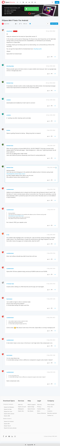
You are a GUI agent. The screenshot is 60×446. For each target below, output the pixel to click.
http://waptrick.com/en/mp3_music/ (15, 173)
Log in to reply (54, 23)
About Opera (50, 404)
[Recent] (20, 2)
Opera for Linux (8, 411)
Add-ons (20, 404)
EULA (38, 411)
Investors (49, 411)
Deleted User (9, 83)
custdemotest (10, 189)
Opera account (22, 406)
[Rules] (32, 2)
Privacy (39, 406)
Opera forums (31, 409)
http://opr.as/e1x (38, 49)
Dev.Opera (30, 411)
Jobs (48, 409)
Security (39, 404)
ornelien (8, 100)
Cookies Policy (41, 409)
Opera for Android (9, 421)
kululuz (8, 130)
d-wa (7, 234)
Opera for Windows (9, 407)
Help (29, 401)
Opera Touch (7, 425)
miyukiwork (9, 31)
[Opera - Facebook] (3, 436)
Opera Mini (6, 23)
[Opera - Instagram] (15, 436)
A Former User (10, 283)
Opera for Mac (8, 409)
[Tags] (23, 2)
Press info (50, 406)
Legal (39, 401)
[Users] (26, 2)
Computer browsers (8, 404)
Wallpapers (21, 409)
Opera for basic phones (10, 428)
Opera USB (7, 415)
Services (21, 401)
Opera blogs (31, 406)
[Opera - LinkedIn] (12, 436)
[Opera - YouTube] (9, 436)
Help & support (32, 404)
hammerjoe (9, 299)
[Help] (35, 2)
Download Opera (32, 9)
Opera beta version (9, 413)
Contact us (50, 415)
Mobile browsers (7, 418)
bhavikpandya (10, 66)
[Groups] (29, 2)
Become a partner (52, 413)
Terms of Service (41, 413)
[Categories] (17, 2)
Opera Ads (21, 411)
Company (50, 401)
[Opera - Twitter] (6, 436)
